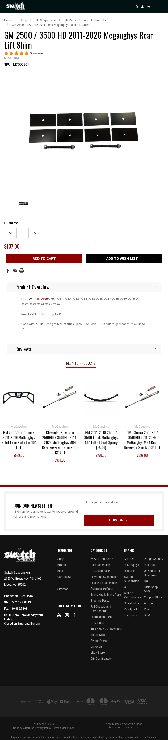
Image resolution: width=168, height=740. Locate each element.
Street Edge (131, 603)
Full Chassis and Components (101, 609)
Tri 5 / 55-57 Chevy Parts (106, 628)
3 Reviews (36, 53)
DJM (147, 615)
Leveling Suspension (104, 582)
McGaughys (131, 565)
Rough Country (153, 559)
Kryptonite (130, 615)
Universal (96, 646)
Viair (147, 609)
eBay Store (98, 652)
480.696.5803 (18, 608)
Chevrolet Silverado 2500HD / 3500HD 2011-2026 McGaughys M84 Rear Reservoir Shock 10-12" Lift (49, 442)
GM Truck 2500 (38, 299)
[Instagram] (67, 616)
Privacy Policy (43, 728)
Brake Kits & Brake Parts (106, 594)
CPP (126, 587)
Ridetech (129, 570)
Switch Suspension (131, 579)
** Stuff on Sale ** (103, 559)
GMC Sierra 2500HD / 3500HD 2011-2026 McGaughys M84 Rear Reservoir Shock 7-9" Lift (131, 440)
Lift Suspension (101, 570)
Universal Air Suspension (152, 573)
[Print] (21, 270)
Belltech (129, 559)
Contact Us (64, 576)
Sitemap (62, 589)
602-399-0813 (21, 602)
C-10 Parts (97, 622)
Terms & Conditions (63, 728)
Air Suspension (100, 565)
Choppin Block (153, 597)
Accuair (149, 603)
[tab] (84, 287)
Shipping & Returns (23, 728)
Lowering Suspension (104, 576)
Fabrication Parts (101, 617)
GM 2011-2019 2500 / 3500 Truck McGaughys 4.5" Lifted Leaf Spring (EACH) (90, 440)
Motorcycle (98, 634)
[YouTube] (59, 616)
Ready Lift (130, 609)
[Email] (15, 271)
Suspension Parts (102, 588)
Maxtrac (149, 565)
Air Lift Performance (132, 595)
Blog (60, 570)
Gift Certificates (101, 658)
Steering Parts (100, 600)
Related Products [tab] (81, 363)
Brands (62, 565)
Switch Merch (99, 640)
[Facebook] (7, 270)
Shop (60, 559)
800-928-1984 (23, 596)
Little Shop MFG (151, 589)
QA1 (147, 581)
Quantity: (11, 223)
